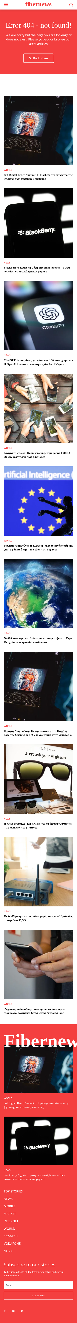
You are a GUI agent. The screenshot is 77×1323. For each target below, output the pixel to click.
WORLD (8, 170)
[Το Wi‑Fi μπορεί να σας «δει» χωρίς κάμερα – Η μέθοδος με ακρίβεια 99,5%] (38, 871)
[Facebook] (4, 1311)
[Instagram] (13, 1311)
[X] (22, 1311)
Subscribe (38, 1295)
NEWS (7, 262)
